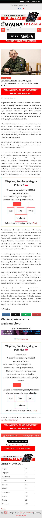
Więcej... (3, 509)
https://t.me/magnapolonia (21, 445)
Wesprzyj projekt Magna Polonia (21, 41)
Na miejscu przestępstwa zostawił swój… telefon (31, 435)
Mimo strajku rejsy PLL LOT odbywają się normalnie (10, 435)
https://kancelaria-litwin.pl (9, 420)
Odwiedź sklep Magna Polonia (21, 36)
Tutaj (35, 223)
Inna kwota (21, 218)
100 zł (30, 210)
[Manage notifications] (5, 512)
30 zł (11, 210)
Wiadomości (6, 78)
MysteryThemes (21, 515)
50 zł (20, 210)
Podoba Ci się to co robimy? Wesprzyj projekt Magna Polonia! (21, 92)
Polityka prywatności (26, 513)
